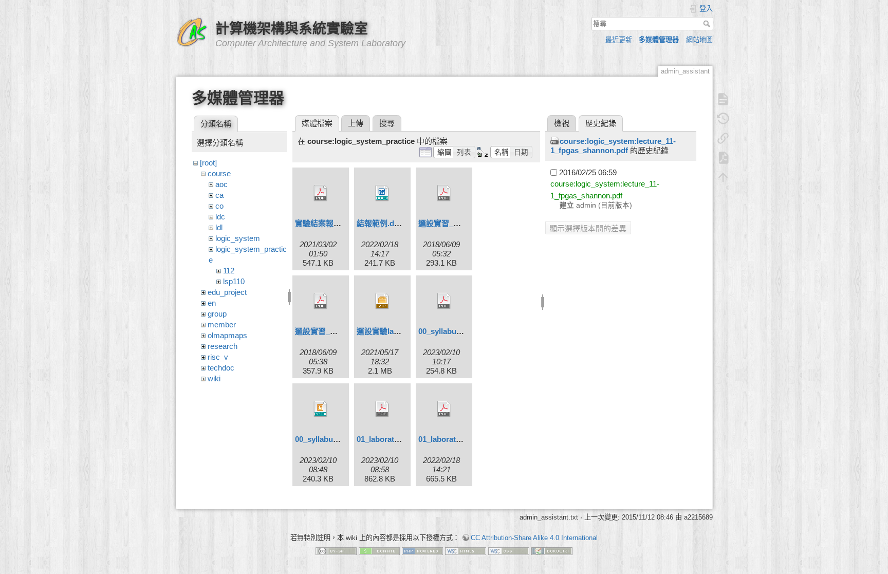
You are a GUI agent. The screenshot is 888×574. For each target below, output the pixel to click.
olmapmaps (227, 335)
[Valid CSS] (508, 550)
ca (219, 195)
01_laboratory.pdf (449, 439)
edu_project (227, 292)
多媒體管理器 (659, 40)
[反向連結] (723, 138)
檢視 (561, 123)
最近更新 (618, 40)
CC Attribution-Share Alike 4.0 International (534, 538)
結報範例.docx (382, 223)
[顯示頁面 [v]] (723, 99)
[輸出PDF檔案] (723, 158)
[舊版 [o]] (723, 118)
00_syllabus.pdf (446, 331)
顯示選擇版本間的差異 (587, 228)
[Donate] (379, 550)
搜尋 (708, 23)
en (212, 303)
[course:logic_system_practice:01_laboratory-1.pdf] (382, 409)
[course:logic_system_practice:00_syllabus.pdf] (444, 301)
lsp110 (234, 281)
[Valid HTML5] (465, 550)
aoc (221, 184)
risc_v (218, 357)
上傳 (355, 123)
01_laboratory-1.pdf (392, 439)
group (217, 313)
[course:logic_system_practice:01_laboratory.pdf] (444, 409)
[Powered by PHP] (422, 550)
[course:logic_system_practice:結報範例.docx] (382, 193)
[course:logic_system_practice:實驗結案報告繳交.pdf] (320, 193)
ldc (220, 216)
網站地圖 (699, 40)
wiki (214, 378)
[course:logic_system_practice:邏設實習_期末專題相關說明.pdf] (320, 301)
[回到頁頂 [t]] (723, 177)
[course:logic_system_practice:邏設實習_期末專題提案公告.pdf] (444, 193)
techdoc (221, 367)
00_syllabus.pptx (325, 439)
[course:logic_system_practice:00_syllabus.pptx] (320, 409)
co (219, 205)
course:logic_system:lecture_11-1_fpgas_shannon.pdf (613, 146)
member (222, 324)
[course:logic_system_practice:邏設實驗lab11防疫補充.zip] (382, 301)
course (219, 173)
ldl (219, 227)
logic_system (237, 238)
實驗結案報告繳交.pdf (333, 223)
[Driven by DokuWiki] (551, 550)
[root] (208, 162)
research (222, 346)
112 (228, 270)
